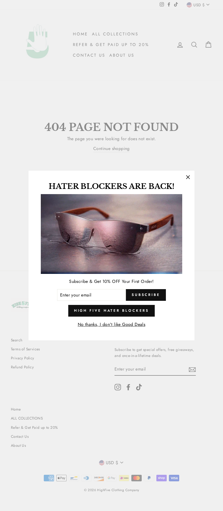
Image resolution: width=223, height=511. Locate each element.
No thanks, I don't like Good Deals (111, 324)
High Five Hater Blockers (111, 310)
